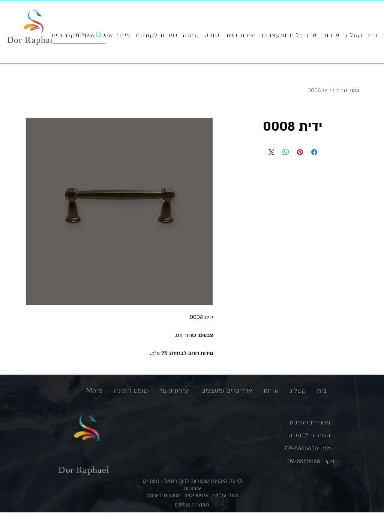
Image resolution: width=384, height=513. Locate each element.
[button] (157, 36)
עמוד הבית (347, 90)
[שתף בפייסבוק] (314, 152)
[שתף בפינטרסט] (300, 152)
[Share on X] (271, 152)
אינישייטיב (195, 495)
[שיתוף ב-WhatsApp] (285, 152)
